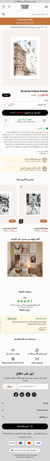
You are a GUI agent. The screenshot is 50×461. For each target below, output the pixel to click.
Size (46, 100)
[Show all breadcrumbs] (45, 27)
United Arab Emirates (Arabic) (25, 450)
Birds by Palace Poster (19, 27)
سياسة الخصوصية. (25, 437)
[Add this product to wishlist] (6, 120)
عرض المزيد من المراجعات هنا (25, 339)
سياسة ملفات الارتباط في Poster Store (17, 433)
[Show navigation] (46, 6)
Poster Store (30, 455)
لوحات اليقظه (35, 27)
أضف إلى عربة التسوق (25, 113)
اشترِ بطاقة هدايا (23, 426)
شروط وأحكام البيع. (41, 433)
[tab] (9, 7)
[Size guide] (44, 120)
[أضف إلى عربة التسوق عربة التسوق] (21, 221)
